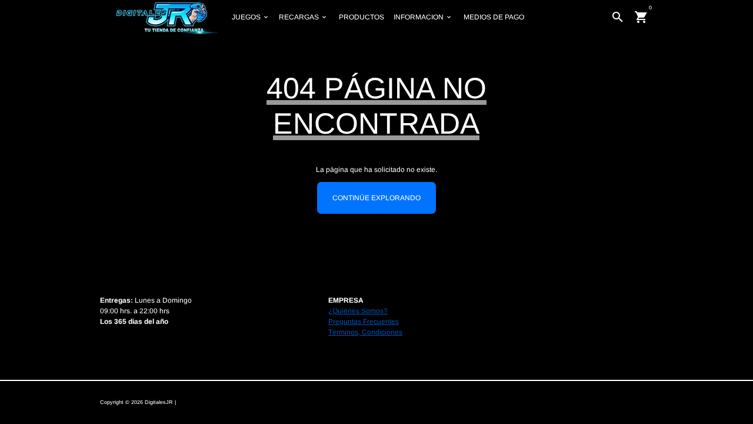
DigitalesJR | (160, 402)
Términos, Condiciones (365, 332)
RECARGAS (303, 17)
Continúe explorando (376, 198)
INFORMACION (423, 17)
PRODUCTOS (361, 17)
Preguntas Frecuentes (363, 321)
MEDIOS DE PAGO (494, 17)
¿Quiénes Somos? (358, 311)
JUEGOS (250, 17)
